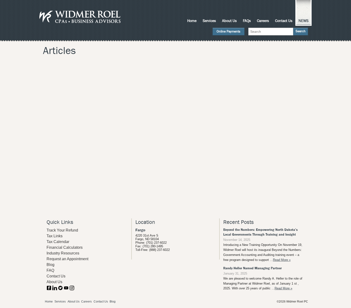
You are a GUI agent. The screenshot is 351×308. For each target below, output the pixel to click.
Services (209, 21)
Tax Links (55, 236)
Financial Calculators (65, 247)
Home (192, 21)
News (303, 21)
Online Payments (228, 31)
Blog (50, 265)
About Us (229, 21)
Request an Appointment (67, 259)
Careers (263, 21)
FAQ (50, 270)
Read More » (282, 260)
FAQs (247, 21)
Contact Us (283, 21)
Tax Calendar (58, 242)
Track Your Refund (62, 230)
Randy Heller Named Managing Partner (252, 268)
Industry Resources (63, 253)
